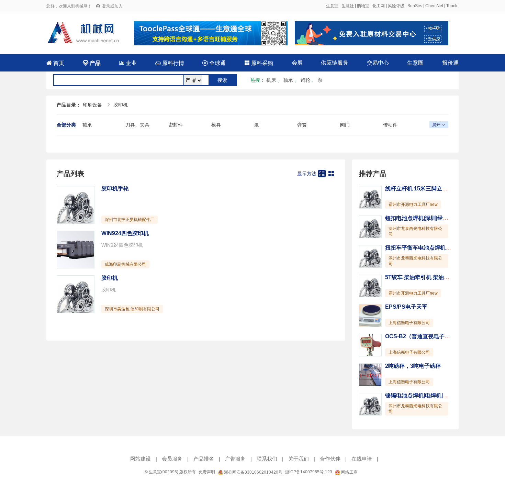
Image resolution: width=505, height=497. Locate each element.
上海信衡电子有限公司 (409, 322)
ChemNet (434, 5)
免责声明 (207, 472)
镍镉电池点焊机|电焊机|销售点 (422, 395)
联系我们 (267, 459)
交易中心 (378, 63)
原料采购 (258, 63)
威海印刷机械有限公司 (125, 264)
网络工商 (349, 472)
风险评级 (396, 5)
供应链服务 (334, 63)
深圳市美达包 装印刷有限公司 (132, 309)
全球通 (214, 63)
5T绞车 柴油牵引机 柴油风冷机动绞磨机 (433, 277)
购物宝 (363, 5)
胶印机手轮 (115, 188)
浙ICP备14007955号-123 (308, 472)
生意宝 (332, 5)
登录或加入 (112, 6)
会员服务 (172, 459)
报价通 (450, 63)
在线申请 (361, 459)
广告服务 (235, 459)
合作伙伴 (330, 459)
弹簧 (302, 125)
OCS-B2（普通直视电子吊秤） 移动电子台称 (440, 336)
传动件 (390, 125)
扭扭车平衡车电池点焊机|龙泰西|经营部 (433, 248)
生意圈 (415, 63)
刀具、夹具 (137, 125)
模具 (216, 125)
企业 (128, 63)
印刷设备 (92, 105)
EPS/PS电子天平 (406, 307)
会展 (297, 63)
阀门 (345, 125)
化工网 (378, 5)
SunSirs (414, 5)
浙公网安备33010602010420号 (252, 472)
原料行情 (169, 63)
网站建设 (140, 459)
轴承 (288, 80)
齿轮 (305, 80)
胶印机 (120, 105)
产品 (92, 63)
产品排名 (203, 459)
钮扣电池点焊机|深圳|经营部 (419, 218)
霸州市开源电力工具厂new (413, 204)
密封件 (175, 125)
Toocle (452, 5)
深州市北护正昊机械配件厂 (129, 219)
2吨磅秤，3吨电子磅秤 (413, 366)
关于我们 (298, 459)
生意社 (347, 5)
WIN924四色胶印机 (125, 233)
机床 (271, 80)
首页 (55, 63)
